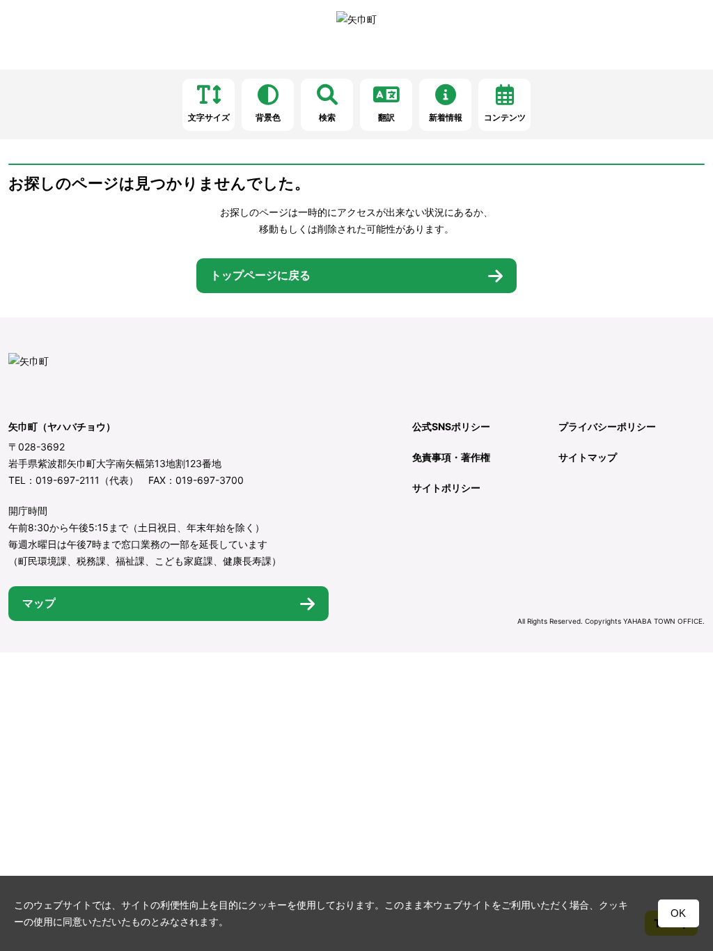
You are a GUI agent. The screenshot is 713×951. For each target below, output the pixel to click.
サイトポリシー (446, 488)
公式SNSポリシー (451, 426)
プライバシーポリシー (607, 426)
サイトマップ (587, 457)
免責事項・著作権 (451, 457)
